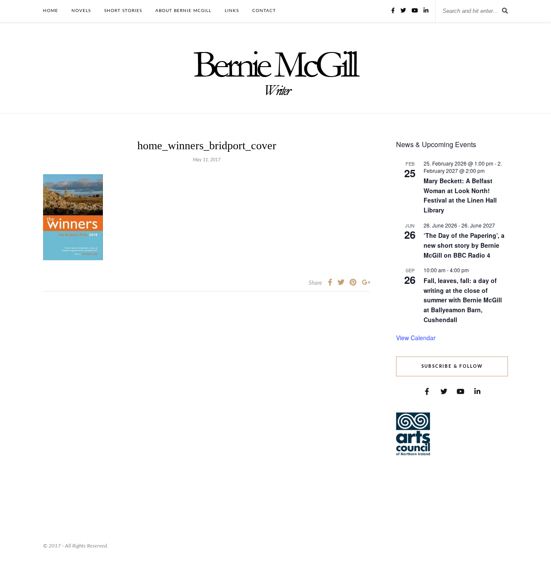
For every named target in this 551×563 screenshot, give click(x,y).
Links (232, 11)
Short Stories (123, 11)
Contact (264, 11)
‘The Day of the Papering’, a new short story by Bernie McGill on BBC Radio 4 (464, 245)
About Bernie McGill (183, 11)
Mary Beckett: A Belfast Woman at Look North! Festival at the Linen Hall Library (460, 195)
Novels (81, 11)
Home (50, 11)
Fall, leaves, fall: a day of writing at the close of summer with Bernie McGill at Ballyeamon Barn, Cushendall (463, 300)
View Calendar (416, 337)
